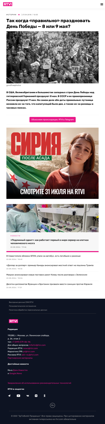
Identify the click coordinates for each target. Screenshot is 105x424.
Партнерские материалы (20, 358)
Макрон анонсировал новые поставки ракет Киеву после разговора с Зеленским (46, 274)
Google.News (15, 373)
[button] (102, 4)
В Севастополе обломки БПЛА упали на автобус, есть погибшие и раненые (43, 256)
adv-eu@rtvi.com (30, 355)
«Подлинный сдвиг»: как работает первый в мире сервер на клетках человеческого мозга (49, 242)
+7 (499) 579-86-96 (21, 342)
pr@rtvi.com (29, 351)
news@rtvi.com (30, 348)
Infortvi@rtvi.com (37, 345)
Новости (15, 236)
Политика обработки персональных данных (28, 310)
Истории (11, 15)
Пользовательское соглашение (22, 306)
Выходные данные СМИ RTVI (21, 302)
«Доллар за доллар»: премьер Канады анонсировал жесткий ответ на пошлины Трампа (49, 265)
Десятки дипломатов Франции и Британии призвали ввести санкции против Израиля (49, 284)
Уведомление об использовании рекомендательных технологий (39, 383)
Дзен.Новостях (20, 370)
